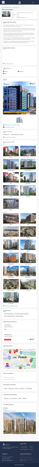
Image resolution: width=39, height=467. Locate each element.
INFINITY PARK (29, 388)
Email (5, 329)
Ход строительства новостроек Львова (21, 313)
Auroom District (22, 388)
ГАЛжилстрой (6, 398)
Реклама (31, 446)
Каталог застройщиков (24, 449)
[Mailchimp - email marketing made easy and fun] (31, 339)
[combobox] (19, 377)
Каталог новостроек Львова (9, 313)
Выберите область (8, 334)
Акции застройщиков (19, 316)
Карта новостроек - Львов (8, 63)
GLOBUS (19, 398)
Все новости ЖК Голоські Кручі (10, 137)
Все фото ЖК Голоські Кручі (9, 127)
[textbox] (19, 377)
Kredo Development (13, 398)
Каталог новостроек (23, 446)
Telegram (27, 459)
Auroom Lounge (11, 388)
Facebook (24, 459)
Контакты (31, 449)
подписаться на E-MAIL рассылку (26, 457)
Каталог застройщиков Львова (9, 316)
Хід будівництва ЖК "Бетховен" (9, 411)
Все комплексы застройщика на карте (10, 305)
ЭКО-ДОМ (24, 398)
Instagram (31, 459)
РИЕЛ (18, 14)
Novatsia (5, 388)
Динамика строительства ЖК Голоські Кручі (12, 124)
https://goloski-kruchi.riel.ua (21, 17)
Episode (16, 388)
